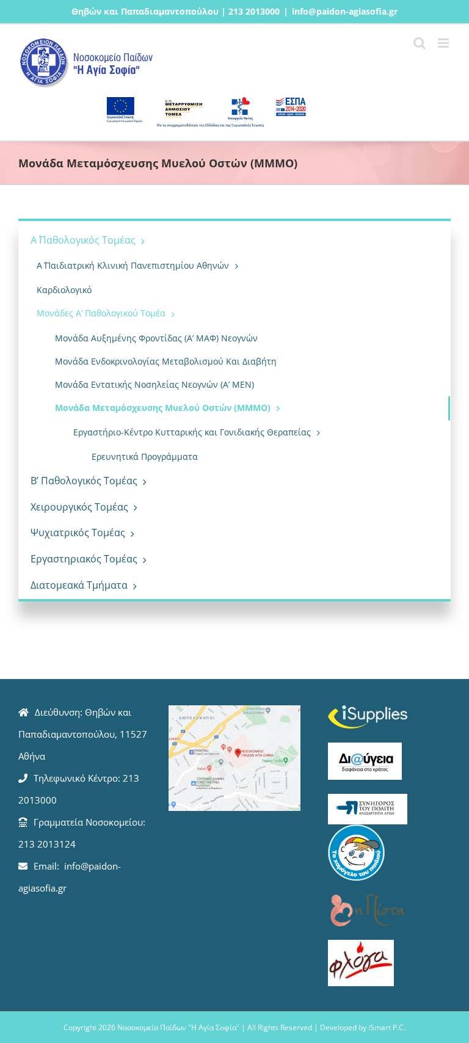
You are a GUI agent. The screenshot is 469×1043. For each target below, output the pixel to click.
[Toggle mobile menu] (444, 43)
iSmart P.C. (386, 1027)
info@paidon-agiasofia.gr (345, 11)
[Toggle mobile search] (419, 43)
